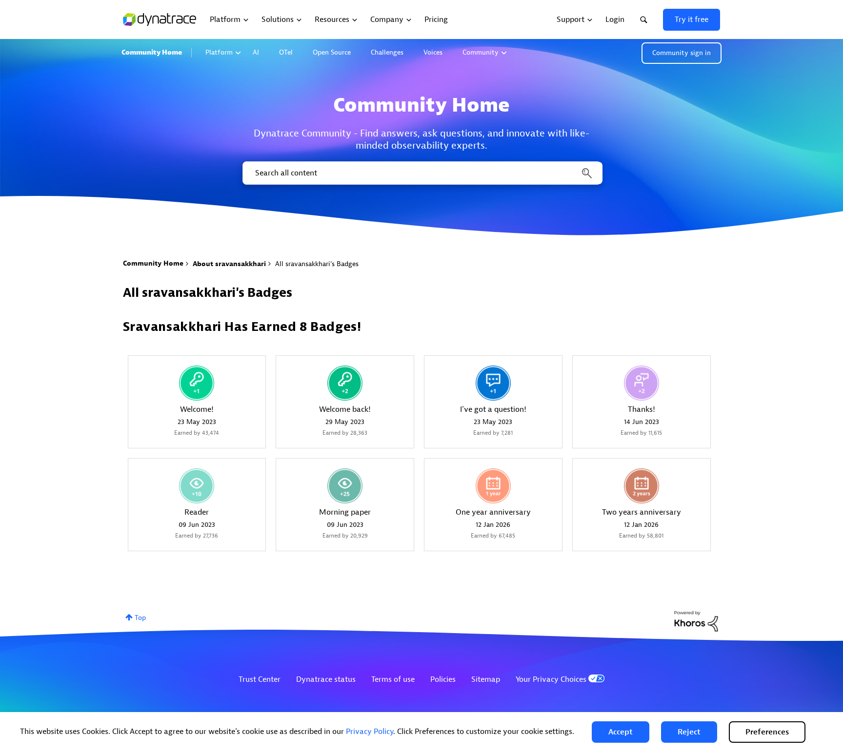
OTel (286, 52)
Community (480, 52)
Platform (219, 52)
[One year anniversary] (493, 485)
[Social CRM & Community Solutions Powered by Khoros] (696, 621)
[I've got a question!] (493, 383)
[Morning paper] (344, 485)
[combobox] (421, 173)
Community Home (151, 52)
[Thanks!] (641, 383)
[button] (620, 732)
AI (256, 52)
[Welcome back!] (344, 383)
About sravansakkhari (229, 264)
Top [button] (140, 618)
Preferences (767, 732)
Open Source (332, 52)
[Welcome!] (196, 383)
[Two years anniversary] (641, 485)
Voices (432, 52)
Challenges (387, 52)
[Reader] (196, 485)
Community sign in (681, 53)
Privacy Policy (369, 731)
